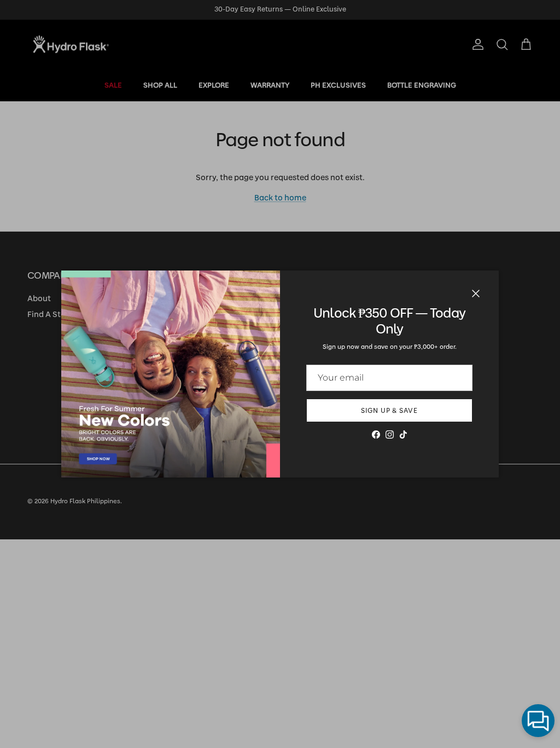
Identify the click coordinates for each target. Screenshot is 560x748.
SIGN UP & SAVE (389, 410)
